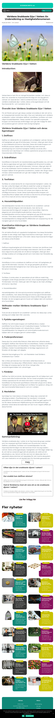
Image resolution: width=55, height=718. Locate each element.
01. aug (46, 514)
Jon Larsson (15, 22)
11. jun (46, 595)
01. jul (19, 579)
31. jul (19, 530)
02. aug (20, 514)
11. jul (19, 546)
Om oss (38, 706)
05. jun (46, 612)
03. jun (19, 644)
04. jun (46, 628)
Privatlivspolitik (29, 715)
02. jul (45, 563)
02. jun (46, 644)
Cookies (38, 708)
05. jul (19, 563)
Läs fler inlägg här (27, 499)
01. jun (46, 661)
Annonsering (38, 704)
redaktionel (49, 22)
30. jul (45, 530)
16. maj (46, 677)
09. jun (19, 612)
